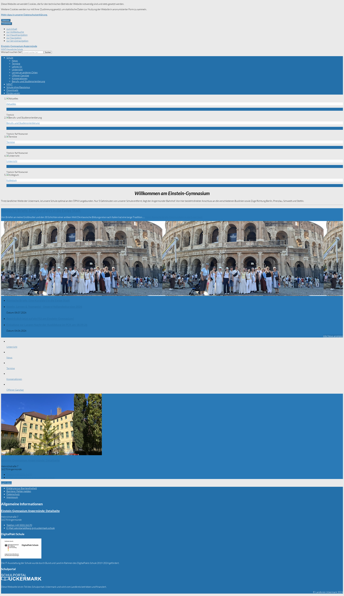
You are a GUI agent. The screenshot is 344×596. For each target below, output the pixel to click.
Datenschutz (13, 494)
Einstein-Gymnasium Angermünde (30, 460)
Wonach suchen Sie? (11, 52)
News (15, 60)
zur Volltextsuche (15, 31)
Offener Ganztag (20, 75)
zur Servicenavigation (17, 40)
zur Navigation (14, 37)
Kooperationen (19, 78)
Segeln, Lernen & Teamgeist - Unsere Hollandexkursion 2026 (44, 306)
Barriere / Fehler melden (18, 491)
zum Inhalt (11, 28)
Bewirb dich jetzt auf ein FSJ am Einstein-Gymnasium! (40, 318)
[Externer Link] (21, 548)
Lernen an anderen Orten (25, 72)
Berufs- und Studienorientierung (28, 81)
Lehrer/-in (17, 66)
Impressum (12, 497)
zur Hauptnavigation (17, 34)
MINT (9, 84)
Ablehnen (5, 20)
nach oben (6, 482)
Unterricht (17, 69)
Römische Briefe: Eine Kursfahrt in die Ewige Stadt (40, 210)
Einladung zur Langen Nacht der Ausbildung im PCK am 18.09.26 (46, 324)
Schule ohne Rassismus (18, 87)
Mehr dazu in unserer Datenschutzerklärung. (24, 14)
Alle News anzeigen (333, 336)
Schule (9, 57)
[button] (172, 425)
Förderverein (13, 93)
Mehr (174, 217)
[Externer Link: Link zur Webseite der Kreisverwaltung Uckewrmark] (21, 578)
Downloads (12, 90)
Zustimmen (6, 24)
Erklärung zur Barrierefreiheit (21, 488)
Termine (16, 63)
